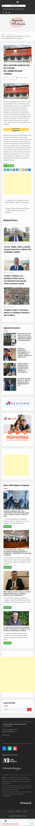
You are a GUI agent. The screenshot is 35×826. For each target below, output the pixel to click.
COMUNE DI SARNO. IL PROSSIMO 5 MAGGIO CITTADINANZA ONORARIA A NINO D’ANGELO (17, 312)
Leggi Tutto (7, 526)
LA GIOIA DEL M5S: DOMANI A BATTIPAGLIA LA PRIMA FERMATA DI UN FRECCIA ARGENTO (17, 210)
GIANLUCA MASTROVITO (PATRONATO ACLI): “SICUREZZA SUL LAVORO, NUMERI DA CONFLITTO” (24, 353)
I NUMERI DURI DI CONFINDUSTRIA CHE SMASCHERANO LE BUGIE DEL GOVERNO (17, 201)
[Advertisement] (17, 183)
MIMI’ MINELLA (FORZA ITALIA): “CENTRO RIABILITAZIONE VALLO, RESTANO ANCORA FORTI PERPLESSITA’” (16, 593)
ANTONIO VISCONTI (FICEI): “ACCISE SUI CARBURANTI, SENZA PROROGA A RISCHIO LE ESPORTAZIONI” (24, 337)
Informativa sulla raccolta (10, 824)
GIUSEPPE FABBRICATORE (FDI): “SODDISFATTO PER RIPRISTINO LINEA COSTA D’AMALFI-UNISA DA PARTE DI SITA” (16, 513)
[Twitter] (6, 12)
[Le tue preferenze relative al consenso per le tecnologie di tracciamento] (32, 823)
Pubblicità (18, 811)
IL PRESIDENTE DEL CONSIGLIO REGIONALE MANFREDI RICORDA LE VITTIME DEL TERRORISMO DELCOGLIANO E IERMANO (17, 552)
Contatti (25, 811)
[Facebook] (3, 12)
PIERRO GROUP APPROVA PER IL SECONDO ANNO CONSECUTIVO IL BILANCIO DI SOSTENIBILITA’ (23, 368)
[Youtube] (9, 12)
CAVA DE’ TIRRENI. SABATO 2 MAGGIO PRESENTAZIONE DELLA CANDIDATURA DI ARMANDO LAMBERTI (17, 249)
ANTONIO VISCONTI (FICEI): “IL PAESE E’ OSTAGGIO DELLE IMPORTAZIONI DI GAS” (24, 382)
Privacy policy (6, 735)
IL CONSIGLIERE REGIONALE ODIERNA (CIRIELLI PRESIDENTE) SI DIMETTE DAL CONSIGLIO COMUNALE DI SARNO (16, 629)
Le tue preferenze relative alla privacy (19, 821)
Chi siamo (10, 811)
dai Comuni (14, 79)
